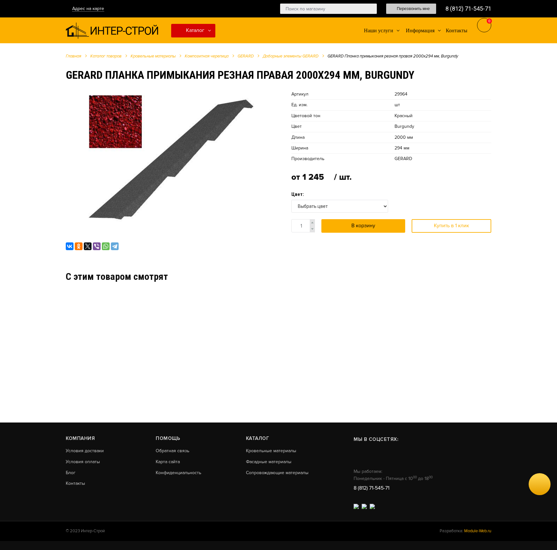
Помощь (168, 438)
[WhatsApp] (106, 246)
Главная (73, 56)
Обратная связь (172, 450)
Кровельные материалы (153, 56)
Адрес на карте (88, 8)
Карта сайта (168, 461)
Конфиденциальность (178, 472)
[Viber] (97, 246)
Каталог (194, 30)
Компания (80, 438)
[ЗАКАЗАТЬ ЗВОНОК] (540, 484)
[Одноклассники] (79, 246)
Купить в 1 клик (451, 225)
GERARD (246, 56)
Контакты (75, 483)
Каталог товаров (106, 56)
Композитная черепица (207, 56)
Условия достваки (85, 450)
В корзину (363, 225)
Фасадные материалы (268, 461)
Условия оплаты (83, 461)
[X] (88, 246)
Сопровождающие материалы (277, 472)
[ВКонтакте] (69, 246)
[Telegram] (115, 246)
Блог (70, 472)
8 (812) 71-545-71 (468, 8)
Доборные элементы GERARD (290, 56)
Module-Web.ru (477, 531)
